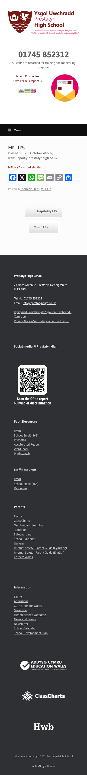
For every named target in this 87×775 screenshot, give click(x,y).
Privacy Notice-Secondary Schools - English (41, 321)
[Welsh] (21, 90)
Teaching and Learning (28, 525)
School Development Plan (31, 633)
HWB (17, 431)
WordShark (21, 449)
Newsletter (21, 624)
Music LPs (43, 227)
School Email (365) (26, 435)
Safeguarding (22, 534)
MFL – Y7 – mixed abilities (25, 167)
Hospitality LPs (43, 211)
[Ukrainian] (27, 90)
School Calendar (24, 539)
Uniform (19, 543)
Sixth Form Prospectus (27, 81)
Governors (20, 610)
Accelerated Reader (27, 444)
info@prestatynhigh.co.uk (39, 303)
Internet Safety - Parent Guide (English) (39, 552)
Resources (20, 488)
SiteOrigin (40, 766)
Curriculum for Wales (28, 606)
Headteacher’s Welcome (30, 615)
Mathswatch (22, 453)
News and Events (25, 619)
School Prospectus (27, 76)
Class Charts (22, 520)
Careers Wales (23, 557)
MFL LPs (46, 189)
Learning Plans (29, 189)
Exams (18, 516)
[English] (33, 90)
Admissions (21, 601)
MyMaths (20, 440)
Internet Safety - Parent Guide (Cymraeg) (40, 548)
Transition (20, 530)
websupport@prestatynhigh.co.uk (32, 158)
